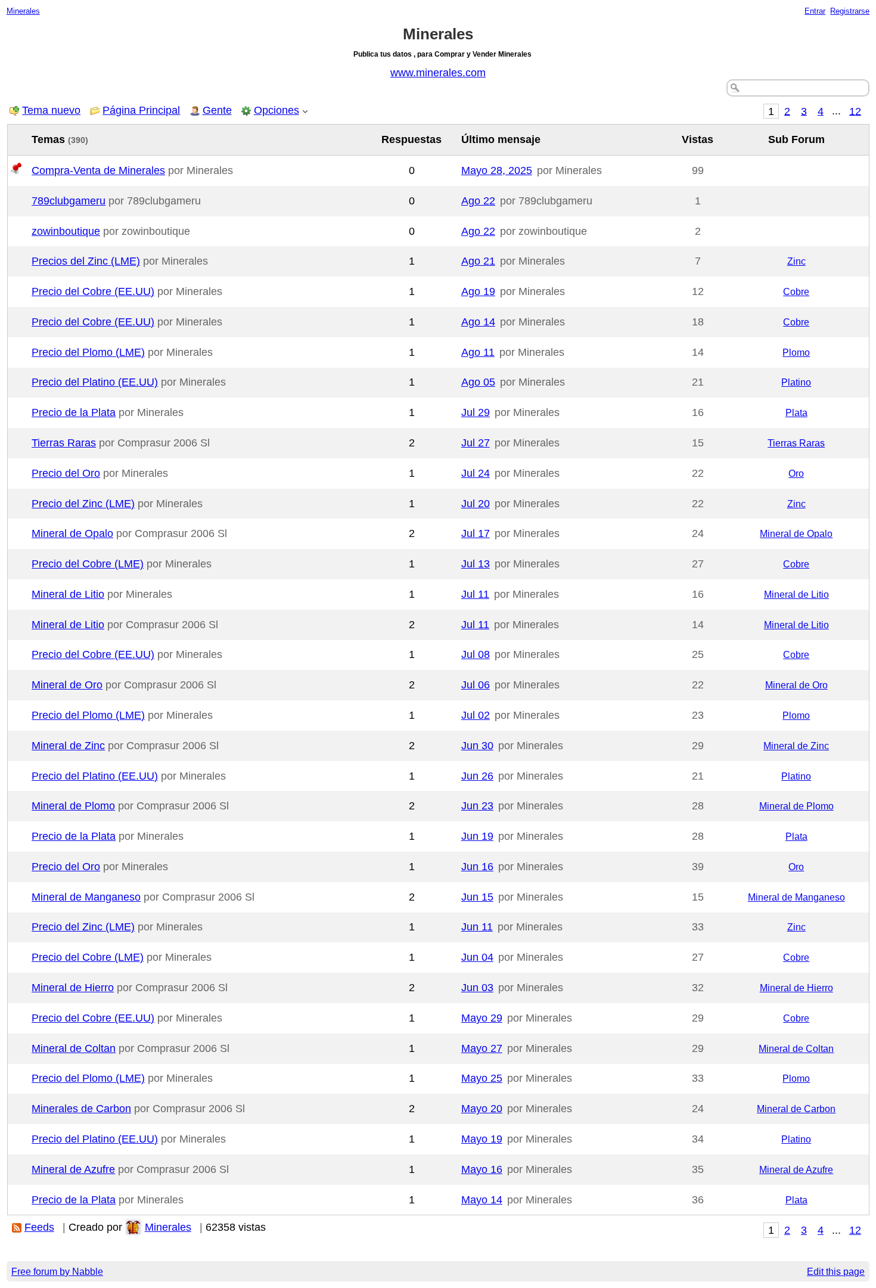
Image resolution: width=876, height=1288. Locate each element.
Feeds (39, 1227)
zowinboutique (66, 231)
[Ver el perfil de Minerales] (133, 1227)
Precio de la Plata (74, 412)
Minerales (23, 11)
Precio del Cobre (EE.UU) (93, 291)
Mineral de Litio (68, 594)
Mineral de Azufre (73, 1169)
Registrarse (849, 11)
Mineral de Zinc (68, 746)
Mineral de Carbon (796, 1108)
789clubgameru (68, 201)
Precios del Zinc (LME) (86, 261)
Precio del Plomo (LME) (88, 352)
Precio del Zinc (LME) (83, 504)
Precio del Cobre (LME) (88, 564)
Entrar (814, 11)
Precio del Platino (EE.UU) (95, 382)
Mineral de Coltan (74, 1048)
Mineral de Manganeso (86, 897)
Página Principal (141, 110)
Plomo (796, 352)
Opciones (276, 110)
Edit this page (836, 1271)
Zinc (796, 261)
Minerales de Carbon (81, 1109)
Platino (796, 382)
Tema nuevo (51, 110)
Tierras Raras (64, 443)
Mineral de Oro (67, 685)
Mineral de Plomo (73, 806)
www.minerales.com (438, 73)
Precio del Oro (66, 473)
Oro (796, 473)
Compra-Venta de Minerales (98, 170)
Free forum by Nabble (57, 1271)
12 (855, 111)
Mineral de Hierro (73, 988)
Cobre (796, 291)
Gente (217, 110)
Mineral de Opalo (72, 533)
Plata (796, 412)
